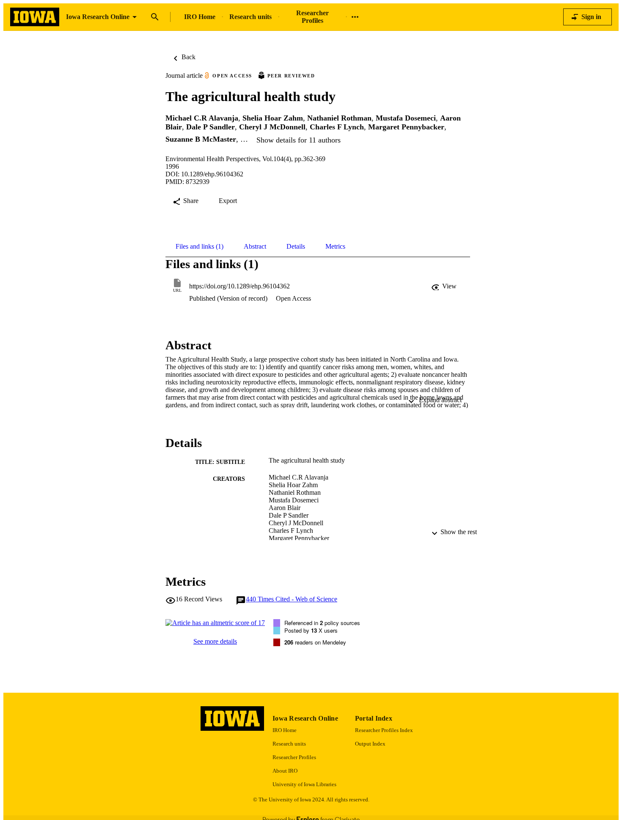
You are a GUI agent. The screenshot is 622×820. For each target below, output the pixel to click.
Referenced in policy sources (322, 623)
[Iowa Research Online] (34, 17)
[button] (444, 286)
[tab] (199, 246)
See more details (215, 641)
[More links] (355, 16)
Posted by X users (311, 630)
